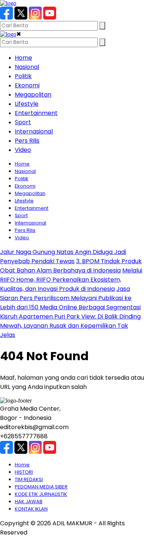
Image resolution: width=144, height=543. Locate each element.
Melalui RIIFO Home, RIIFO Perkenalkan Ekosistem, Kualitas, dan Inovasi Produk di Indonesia (71, 279)
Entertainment (36, 113)
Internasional (34, 131)
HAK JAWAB (28, 501)
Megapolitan (33, 94)
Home (23, 57)
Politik (23, 76)
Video (23, 150)
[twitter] (20, 17)
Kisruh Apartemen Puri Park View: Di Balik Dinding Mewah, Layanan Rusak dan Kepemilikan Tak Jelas (70, 325)
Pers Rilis (27, 140)
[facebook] (6, 17)
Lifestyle (26, 104)
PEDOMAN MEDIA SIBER (41, 486)
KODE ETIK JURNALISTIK (41, 494)
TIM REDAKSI (29, 479)
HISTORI (24, 472)
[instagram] (35, 17)
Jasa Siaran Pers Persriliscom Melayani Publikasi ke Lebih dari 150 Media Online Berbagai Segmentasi (70, 298)
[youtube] (49, 17)
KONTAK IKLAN (31, 508)
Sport (23, 122)
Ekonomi (27, 85)
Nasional (27, 67)
